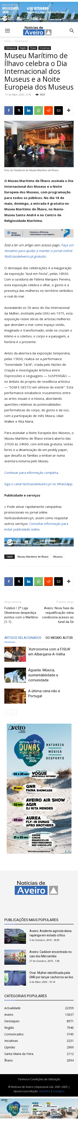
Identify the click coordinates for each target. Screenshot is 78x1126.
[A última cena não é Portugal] (15, 696)
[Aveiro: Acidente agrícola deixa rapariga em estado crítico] (15, 936)
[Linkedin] (28, 110)
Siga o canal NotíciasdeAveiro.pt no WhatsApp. (38, 484)
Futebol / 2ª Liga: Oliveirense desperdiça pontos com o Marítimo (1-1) (21, 615)
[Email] (58, 110)
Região (23, 47)
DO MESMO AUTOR (59, 638)
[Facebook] (8, 110)
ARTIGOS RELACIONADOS (22, 638)
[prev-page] (7, 712)
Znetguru (58, 1091)
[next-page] (14, 712)
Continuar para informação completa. (31, 472)
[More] (68, 110)
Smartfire (44, 1091)
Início (7, 41)
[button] (72, 31)
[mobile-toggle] (7, 31)
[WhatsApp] (38, 110)
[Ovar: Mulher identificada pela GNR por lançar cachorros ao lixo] (15, 978)
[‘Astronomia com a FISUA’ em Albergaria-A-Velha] (15, 654)
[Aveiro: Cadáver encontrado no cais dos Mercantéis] (15, 957)
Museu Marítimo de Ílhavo (33, 556)
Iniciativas (45, 47)
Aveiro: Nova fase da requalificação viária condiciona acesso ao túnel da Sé (58, 615)
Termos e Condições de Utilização (39, 1079)
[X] (18, 110)
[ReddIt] (48, 110)
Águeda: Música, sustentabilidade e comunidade (43, 675)
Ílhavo (33, 47)
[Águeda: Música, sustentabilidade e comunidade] (15, 675)
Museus (58, 556)
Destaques (21, 41)
